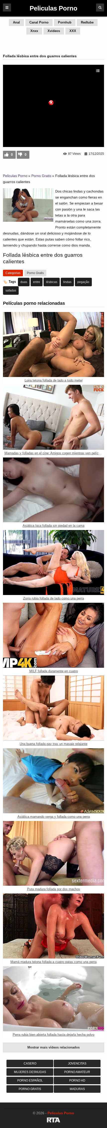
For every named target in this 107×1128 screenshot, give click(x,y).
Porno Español (30, 1080)
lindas (67, 282)
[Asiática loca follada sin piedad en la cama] (53, 490)
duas (23, 282)
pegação (83, 282)
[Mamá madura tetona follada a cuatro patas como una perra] (53, 926)
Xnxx (34, 31)
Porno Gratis (41, 176)
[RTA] (53, 1121)
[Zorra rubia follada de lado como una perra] (53, 562)
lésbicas (51, 282)
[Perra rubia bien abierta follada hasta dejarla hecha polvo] (53, 998)
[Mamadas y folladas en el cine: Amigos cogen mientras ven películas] (53, 417)
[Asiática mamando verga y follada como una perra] (53, 780)
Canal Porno (39, 22)
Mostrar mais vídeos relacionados (53, 1047)
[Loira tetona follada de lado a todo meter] (53, 344)
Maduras (77, 1089)
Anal (16, 22)
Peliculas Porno (15, 176)
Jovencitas (77, 1063)
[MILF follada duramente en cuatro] (53, 635)
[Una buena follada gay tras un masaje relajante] (53, 708)
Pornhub (64, 22)
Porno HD (77, 1080)
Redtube (87, 22)
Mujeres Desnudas (30, 1072)
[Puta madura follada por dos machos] (53, 853)
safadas (10, 290)
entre (36, 282)
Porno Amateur (77, 1072)
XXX (72, 31)
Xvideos (54, 31)
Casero (30, 1063)
